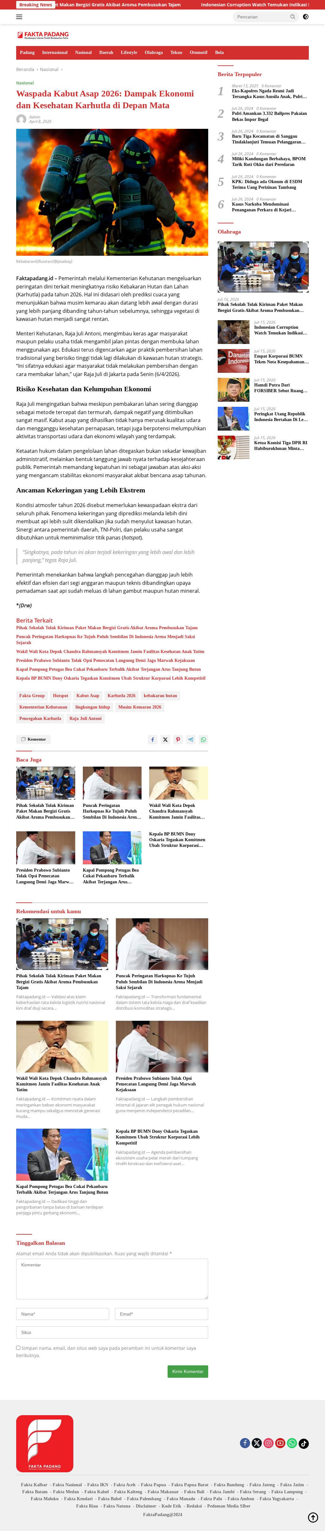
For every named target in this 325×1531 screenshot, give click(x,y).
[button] (293, 16)
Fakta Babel (110, 1498)
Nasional (83, 52)
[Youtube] (280, 1443)
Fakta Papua (153, 1484)
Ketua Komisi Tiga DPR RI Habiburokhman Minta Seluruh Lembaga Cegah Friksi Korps (280, 446)
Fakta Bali (194, 1491)
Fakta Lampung (287, 1491)
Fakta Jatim (292, 1484)
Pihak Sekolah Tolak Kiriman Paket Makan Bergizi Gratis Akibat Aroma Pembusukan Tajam (107, 627)
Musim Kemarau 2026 (139, 707)
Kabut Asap (87, 695)
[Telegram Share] (191, 739)
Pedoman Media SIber (228, 1506)
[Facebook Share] (152, 739)
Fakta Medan (66, 1491)
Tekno (176, 52)
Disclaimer (146, 1506)
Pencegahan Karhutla (40, 718)
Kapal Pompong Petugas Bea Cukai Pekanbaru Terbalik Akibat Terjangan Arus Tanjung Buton (108, 669)
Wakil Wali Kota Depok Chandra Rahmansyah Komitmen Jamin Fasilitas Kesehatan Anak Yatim (110, 651)
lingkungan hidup (93, 707)
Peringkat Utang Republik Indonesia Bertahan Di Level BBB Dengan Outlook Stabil (281, 417)
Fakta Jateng (262, 1484)
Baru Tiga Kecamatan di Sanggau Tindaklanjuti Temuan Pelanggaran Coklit (266, 139)
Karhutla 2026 (122, 695)
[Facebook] (245, 1443)
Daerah (106, 52)
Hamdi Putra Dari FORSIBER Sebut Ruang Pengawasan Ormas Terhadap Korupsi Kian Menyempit (278, 388)
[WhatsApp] (292, 1443)
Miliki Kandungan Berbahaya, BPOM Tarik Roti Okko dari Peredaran (269, 161)
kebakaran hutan (160, 695)
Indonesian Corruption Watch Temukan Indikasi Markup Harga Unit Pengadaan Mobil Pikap (278, 330)
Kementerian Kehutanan (43, 707)
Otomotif (199, 52)
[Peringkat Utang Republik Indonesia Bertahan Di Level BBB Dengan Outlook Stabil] (233, 419)
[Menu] (20, 16)
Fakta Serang (253, 1491)
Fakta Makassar (163, 1491)
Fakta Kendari (78, 1498)
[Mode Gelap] (305, 16)
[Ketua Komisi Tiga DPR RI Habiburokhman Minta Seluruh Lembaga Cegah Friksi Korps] (233, 447)
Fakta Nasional (67, 1484)
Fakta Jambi (222, 1491)
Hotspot (60, 695)
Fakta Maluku (45, 1498)
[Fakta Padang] (43, 35)
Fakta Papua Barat (190, 1484)
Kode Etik (171, 1506)
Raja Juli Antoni (86, 718)
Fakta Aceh (125, 1484)
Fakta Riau (87, 1506)
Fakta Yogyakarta (277, 1498)
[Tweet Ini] (165, 739)
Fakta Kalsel (96, 1491)
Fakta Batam (35, 1491)
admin (35, 117)
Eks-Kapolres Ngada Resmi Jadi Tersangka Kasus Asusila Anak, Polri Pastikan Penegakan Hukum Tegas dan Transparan (270, 94)
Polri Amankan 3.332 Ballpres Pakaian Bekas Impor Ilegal (269, 116)
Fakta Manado (181, 1498)
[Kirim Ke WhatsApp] (203, 739)
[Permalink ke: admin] (21, 119)
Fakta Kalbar (34, 1484)
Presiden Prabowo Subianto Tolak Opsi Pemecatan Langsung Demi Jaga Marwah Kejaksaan (105, 660)
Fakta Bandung (229, 1484)
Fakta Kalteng (128, 1491)
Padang (27, 52)
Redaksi (194, 1506)
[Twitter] (257, 1443)
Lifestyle (129, 52)
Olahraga (154, 52)
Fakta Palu (211, 1498)
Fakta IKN (97, 1484)
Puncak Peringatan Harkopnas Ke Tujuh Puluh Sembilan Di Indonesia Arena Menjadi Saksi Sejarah (105, 639)
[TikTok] (304, 1444)
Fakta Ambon (241, 1498)
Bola (219, 52)
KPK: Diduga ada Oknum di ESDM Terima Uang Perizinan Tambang (267, 184)
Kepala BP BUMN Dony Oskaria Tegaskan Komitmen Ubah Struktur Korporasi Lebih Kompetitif (111, 678)
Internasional (55, 52)
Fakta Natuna (116, 1506)
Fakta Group (32, 695)
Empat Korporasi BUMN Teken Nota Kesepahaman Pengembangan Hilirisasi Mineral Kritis (279, 359)
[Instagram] (268, 1443)
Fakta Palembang (144, 1498)
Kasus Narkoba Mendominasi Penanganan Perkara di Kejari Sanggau (261, 207)
